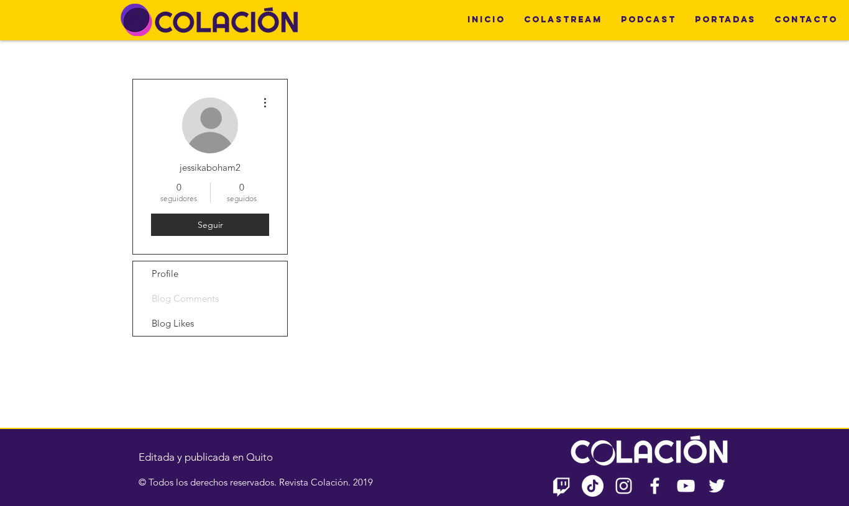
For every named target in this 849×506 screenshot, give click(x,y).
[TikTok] (592, 486)
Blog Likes (173, 323)
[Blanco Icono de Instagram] (624, 486)
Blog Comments (185, 298)
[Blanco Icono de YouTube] (686, 486)
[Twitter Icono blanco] (717, 486)
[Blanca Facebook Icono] (655, 486)
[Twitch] (561, 486)
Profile (165, 273)
